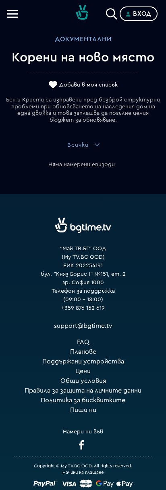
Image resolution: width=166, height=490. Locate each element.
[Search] (111, 12)
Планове (83, 351)
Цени (83, 371)
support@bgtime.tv (83, 326)
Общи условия (83, 381)
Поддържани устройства (83, 361)
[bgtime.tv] (83, 225)
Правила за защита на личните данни (83, 390)
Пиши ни (83, 410)
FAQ (83, 342)
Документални (83, 39)
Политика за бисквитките (83, 400)
